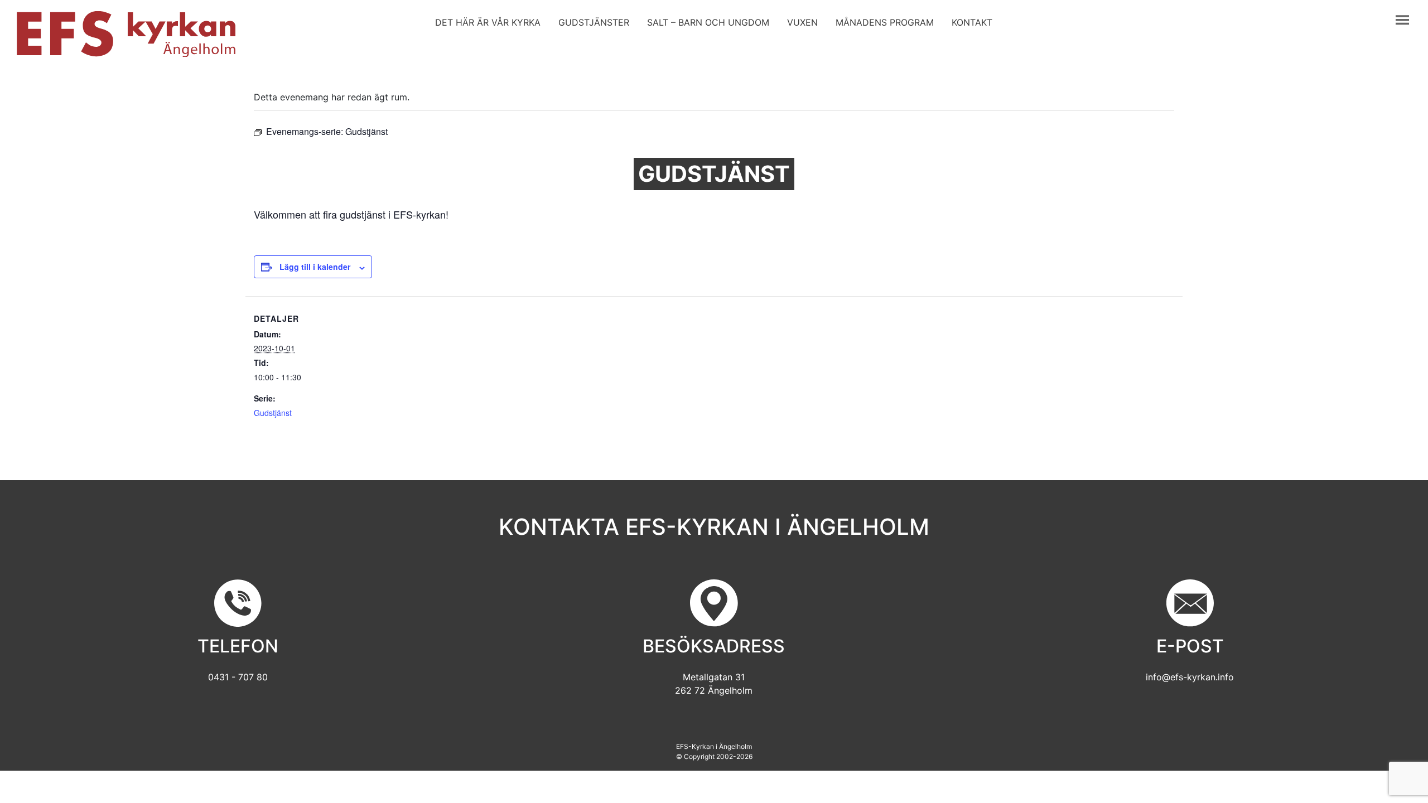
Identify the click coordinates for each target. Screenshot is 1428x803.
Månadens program (885, 22)
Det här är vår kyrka (488, 22)
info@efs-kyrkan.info (1190, 677)
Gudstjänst (273, 412)
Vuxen (802, 22)
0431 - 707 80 (238, 677)
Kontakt (972, 22)
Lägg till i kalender (314, 266)
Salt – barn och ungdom (708, 22)
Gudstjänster (593, 22)
